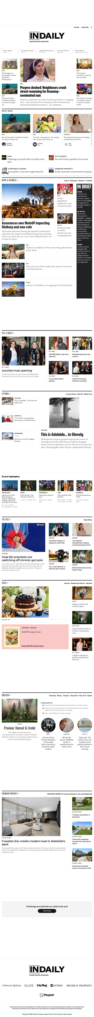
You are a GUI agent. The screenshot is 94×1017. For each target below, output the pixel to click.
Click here (47, 911)
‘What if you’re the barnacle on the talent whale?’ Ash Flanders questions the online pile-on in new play (66, 709)
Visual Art (74, 696)
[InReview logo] (56, 985)
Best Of (80, 394)
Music (59, 696)
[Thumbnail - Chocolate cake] (35, 602)
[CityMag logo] (42, 985)
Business (73, 181)
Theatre (66, 696)
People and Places (78, 583)
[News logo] (11, 985)
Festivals (52, 696)
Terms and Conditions (56, 1014)
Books (89, 696)
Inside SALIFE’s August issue (33, 646)
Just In (66, 181)
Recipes (89, 583)
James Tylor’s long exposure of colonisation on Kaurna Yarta (66, 705)
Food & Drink (71, 394)
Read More (88, 520)
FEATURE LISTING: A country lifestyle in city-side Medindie (69, 794)
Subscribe (84, 27)
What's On (88, 394)
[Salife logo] (29, 985)
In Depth (89, 181)
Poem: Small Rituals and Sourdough (57, 713)
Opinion (81, 181)
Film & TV (82, 696)
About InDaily (67, 1014)
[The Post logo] (47, 995)
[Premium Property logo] (79, 985)
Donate (76, 27)
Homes (67, 583)
